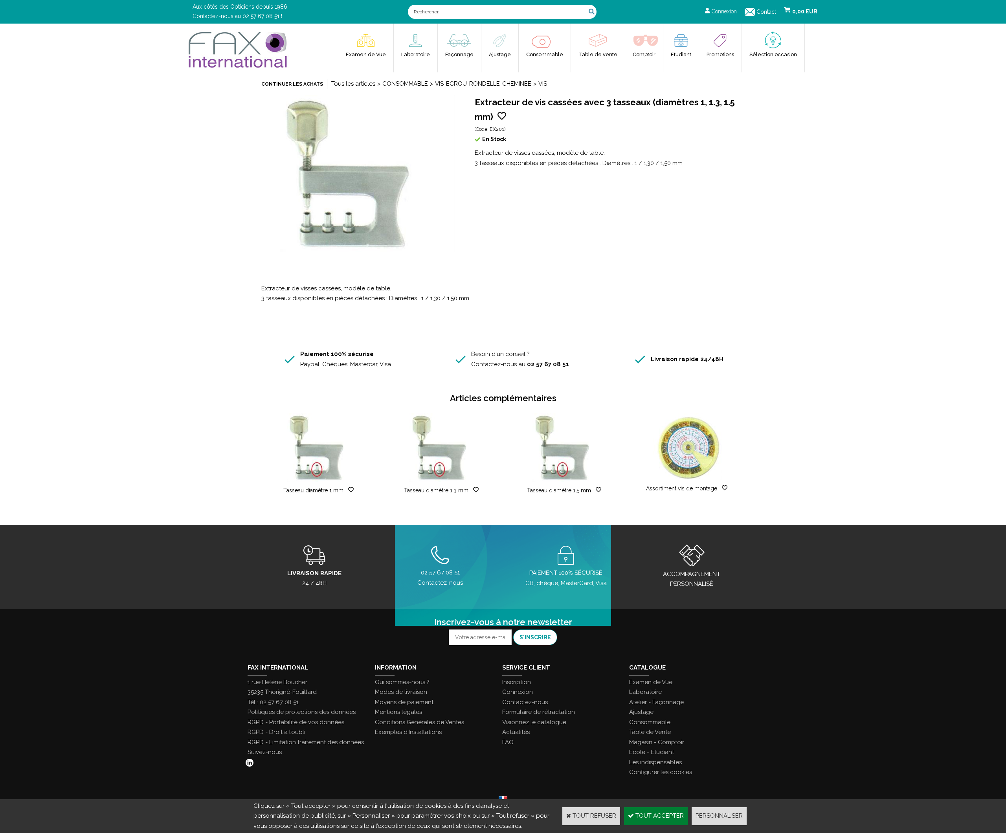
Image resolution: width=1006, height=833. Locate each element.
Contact (766, 12)
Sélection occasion (773, 54)
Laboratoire (415, 54)
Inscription (516, 682)
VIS (542, 83)
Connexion (517, 691)
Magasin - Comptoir (656, 742)
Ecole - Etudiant (651, 752)
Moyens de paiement (404, 702)
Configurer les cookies (660, 772)
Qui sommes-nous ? (402, 682)
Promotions (720, 54)
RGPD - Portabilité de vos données (296, 722)
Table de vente (597, 54)
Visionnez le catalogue (534, 722)
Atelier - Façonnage (656, 702)
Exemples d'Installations (408, 732)
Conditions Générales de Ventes (419, 722)
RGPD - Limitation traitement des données (306, 742)
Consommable (544, 54)
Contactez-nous (525, 702)
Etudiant (681, 54)
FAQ (508, 742)
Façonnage (459, 54)
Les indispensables (655, 762)
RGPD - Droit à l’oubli (276, 732)
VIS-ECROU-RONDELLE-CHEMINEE (483, 83)
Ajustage (500, 54)
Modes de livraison (401, 691)
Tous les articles (353, 83)
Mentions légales (398, 712)
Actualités (516, 732)
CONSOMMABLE (405, 83)
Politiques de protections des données (302, 712)
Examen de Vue (366, 54)
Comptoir (644, 54)
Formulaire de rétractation (538, 712)
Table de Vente (650, 732)
